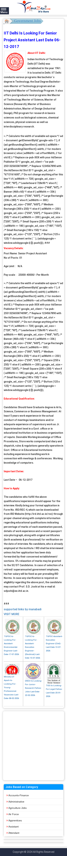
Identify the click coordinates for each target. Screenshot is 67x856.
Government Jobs (27, 21)
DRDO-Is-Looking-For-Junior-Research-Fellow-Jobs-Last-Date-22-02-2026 (33, 688)
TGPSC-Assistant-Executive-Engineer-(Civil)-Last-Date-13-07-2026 (54, 643)
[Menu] (3, 9)
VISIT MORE (11, 614)
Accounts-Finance (18, 795)
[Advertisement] (33, 745)
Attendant (13, 832)
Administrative (16, 801)
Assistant (13, 826)
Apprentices (15, 820)
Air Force (13, 814)
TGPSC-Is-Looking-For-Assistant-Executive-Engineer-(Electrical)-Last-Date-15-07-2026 (32, 647)
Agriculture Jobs (17, 807)
